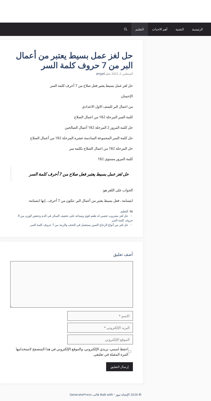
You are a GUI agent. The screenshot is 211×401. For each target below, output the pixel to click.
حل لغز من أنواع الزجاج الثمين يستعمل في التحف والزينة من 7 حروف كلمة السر (79, 225)
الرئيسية (197, 29)
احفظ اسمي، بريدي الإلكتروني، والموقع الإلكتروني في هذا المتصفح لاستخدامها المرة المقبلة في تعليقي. (72, 352)
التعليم (139, 29)
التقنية (180, 29)
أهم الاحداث (159, 29)
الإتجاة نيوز (191, 11)
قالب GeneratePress (84, 394)
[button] (125, 29)
